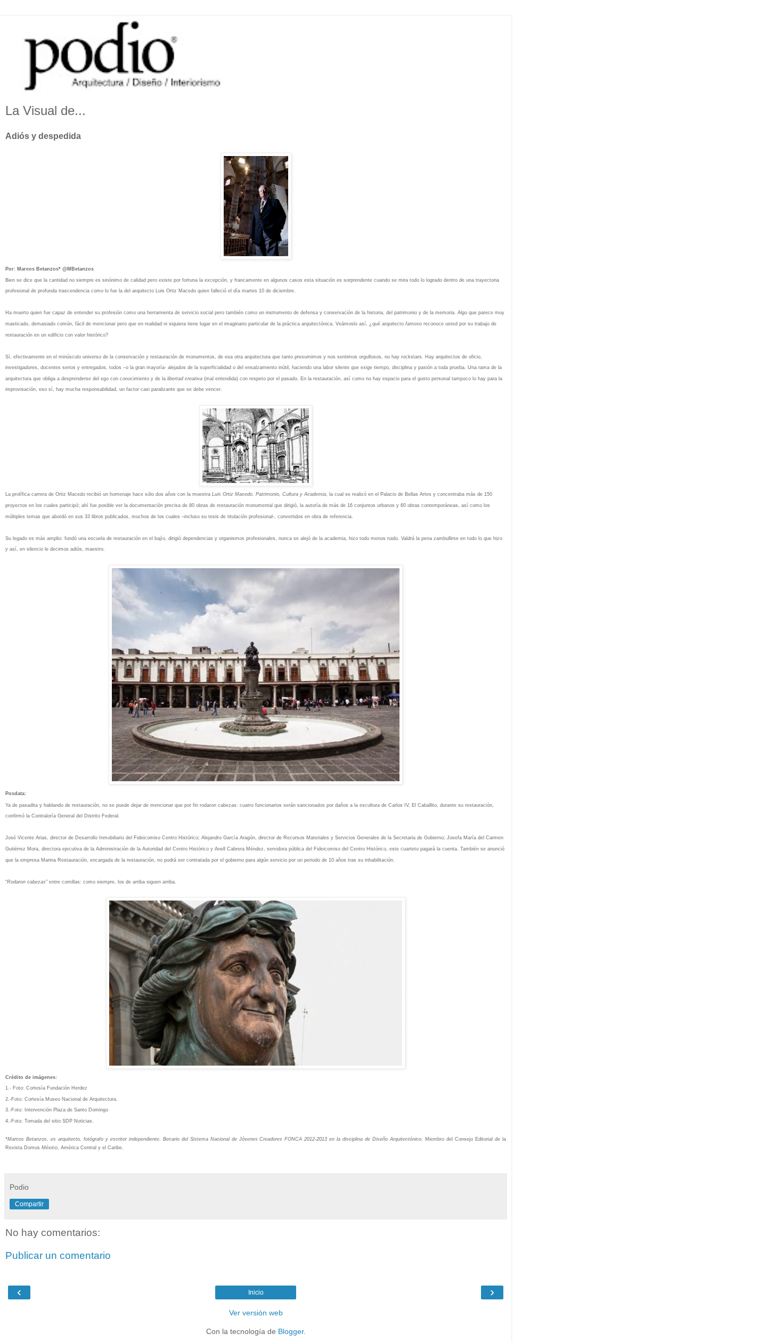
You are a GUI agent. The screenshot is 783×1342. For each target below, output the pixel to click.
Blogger (291, 1331)
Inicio (256, 1292)
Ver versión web (256, 1312)
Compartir (29, 1204)
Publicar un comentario (58, 1255)
